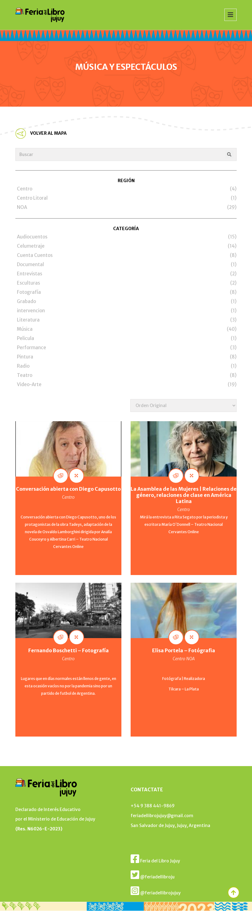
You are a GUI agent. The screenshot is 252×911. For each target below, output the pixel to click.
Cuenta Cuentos (35, 255)
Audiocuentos (32, 237)
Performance (31, 347)
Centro (24, 189)
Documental (30, 264)
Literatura (28, 320)
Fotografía (29, 292)
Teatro (24, 375)
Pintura (25, 357)
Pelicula (25, 338)
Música (25, 329)
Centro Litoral (32, 198)
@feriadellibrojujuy (160, 893)
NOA (22, 207)
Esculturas (28, 283)
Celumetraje (31, 246)
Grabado (26, 301)
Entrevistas (29, 274)
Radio (23, 366)
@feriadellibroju (157, 877)
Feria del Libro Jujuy (159, 861)
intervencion (31, 311)
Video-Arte (29, 384)
